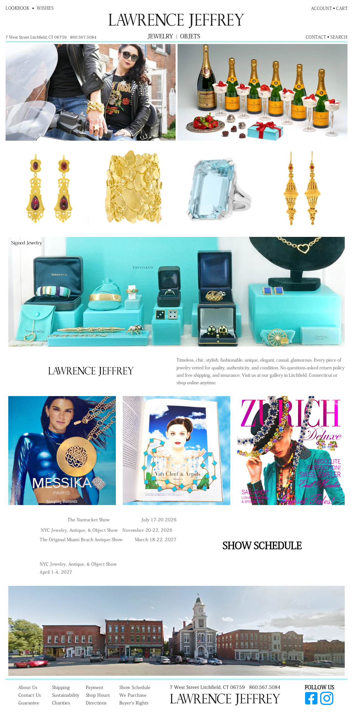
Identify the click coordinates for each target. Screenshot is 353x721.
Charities (61, 703)
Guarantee (28, 703)
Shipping (61, 687)
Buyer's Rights (134, 703)
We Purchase (133, 695)
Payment (94, 687)
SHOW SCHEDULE (262, 545)
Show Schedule (135, 687)
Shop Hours (98, 695)
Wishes (45, 8)
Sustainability (65, 695)
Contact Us (29, 695)
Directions (96, 703)
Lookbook (17, 8)
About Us (28, 687)
